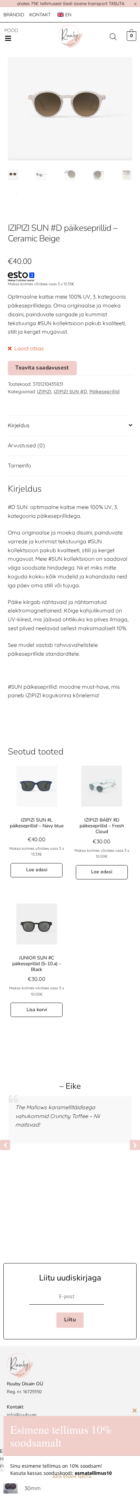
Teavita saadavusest (42, 367)
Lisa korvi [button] (37, 1009)
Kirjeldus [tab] (19, 425)
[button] (8, 38)
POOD (11, 30)
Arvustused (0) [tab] (26, 445)
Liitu (70, 1319)
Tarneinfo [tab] (19, 465)
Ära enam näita (71, 1477)
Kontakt (40, 15)
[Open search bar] (113, 36)
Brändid (13, 15)
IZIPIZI (44, 391)
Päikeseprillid (104, 391)
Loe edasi (36, 869)
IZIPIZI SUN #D (70, 391)
